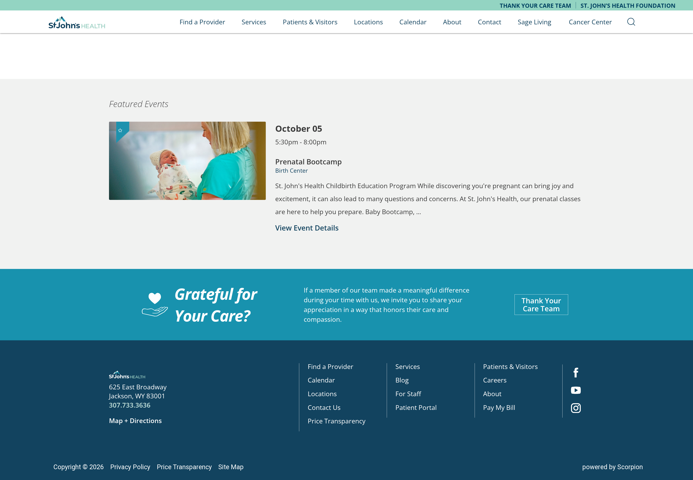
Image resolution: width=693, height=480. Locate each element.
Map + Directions (135, 420)
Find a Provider (330, 366)
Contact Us (324, 407)
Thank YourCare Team (541, 304)
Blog (402, 380)
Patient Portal (416, 407)
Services (407, 366)
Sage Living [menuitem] (534, 21)
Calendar (321, 380)
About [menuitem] (452, 21)
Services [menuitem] (254, 21)
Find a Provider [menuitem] (202, 21)
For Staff (408, 393)
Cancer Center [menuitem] (590, 21)
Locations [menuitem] (368, 21)
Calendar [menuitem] (413, 21)
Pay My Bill (499, 407)
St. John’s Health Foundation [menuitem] (628, 5)
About (492, 393)
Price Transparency (336, 421)
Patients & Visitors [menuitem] (310, 21)
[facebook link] (576, 373)
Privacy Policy (130, 467)
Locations (322, 393)
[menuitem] (631, 21)
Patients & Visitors (510, 366)
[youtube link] (576, 391)
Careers (495, 380)
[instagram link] (576, 409)
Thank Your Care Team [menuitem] (535, 5)
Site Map (231, 467)
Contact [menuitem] (489, 21)
